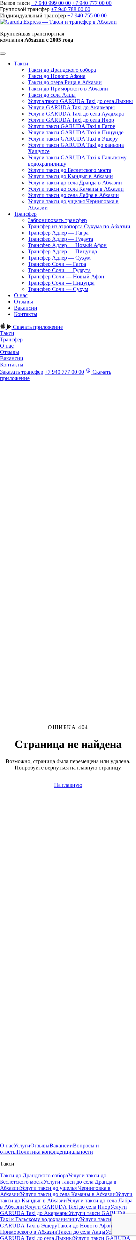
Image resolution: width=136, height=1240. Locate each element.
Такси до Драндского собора (62, 70)
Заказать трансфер (21, 372)
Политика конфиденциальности (55, 1152)
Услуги (22, 1145)
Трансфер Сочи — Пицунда (61, 283)
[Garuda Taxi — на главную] (58, 22)
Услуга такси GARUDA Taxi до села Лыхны (80, 101)
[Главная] (28, 1139)
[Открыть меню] (3, 54)
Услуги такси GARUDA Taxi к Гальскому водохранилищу (63, 1216)
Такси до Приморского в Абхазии (68, 89)
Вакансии (25, 308)
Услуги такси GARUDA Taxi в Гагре (71, 126)
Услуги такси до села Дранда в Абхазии (75, 182)
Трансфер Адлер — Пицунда (62, 251)
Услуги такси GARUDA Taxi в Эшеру (73, 139)
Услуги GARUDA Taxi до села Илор (71, 120)
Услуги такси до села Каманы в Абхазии (76, 189)
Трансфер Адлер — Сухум (59, 258)
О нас (21, 295)
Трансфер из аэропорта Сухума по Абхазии (79, 226)
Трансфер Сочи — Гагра (57, 264)
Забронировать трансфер (57, 220)
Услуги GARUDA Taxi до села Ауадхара (76, 114)
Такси (21, 63)
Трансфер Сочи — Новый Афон (66, 276)
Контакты (25, 314)
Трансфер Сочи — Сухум (58, 289)
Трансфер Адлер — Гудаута (60, 239)
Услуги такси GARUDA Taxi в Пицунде (75, 132)
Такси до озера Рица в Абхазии (65, 82)
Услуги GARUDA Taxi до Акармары (71, 107)
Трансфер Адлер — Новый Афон (67, 245)
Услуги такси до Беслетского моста (69, 170)
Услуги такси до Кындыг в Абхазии (70, 176)
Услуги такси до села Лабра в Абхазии (73, 195)
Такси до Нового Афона (56, 76)
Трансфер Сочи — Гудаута (59, 270)
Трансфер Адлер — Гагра (58, 233)
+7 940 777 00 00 (92, 3)
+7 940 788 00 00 (70, 9)
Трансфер (25, 214)
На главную (68, 785)
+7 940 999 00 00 (51, 3)
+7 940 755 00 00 (87, 15)
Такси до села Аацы (52, 95)
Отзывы (23, 302)
